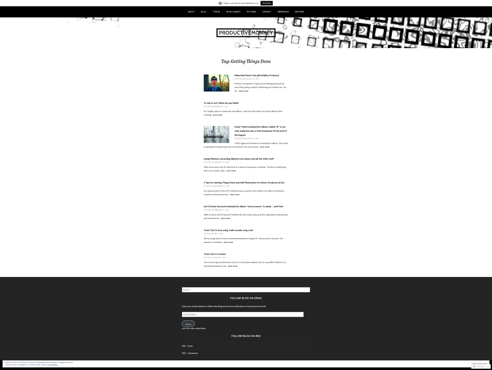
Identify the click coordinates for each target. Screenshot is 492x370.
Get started (267, 3)
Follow (188, 324)
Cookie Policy (53, 365)
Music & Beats (233, 12)
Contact (266, 12)
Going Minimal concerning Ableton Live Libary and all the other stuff (239, 158)
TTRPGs (216, 12)
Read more (243, 91)
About (191, 12)
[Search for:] (246, 290)
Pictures (251, 12)
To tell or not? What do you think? (221, 103)
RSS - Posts (187, 346)
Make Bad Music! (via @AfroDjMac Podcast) (256, 75)
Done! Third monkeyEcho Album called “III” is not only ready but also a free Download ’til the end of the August (260, 130)
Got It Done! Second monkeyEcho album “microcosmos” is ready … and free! (243, 206)
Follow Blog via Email (246, 298)
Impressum (283, 12)
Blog (203, 12)
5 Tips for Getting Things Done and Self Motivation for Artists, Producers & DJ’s (244, 182)
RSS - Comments (190, 353)
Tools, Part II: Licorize (215, 254)
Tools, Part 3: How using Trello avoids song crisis (228, 230)
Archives (299, 12)
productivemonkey (246, 33)
